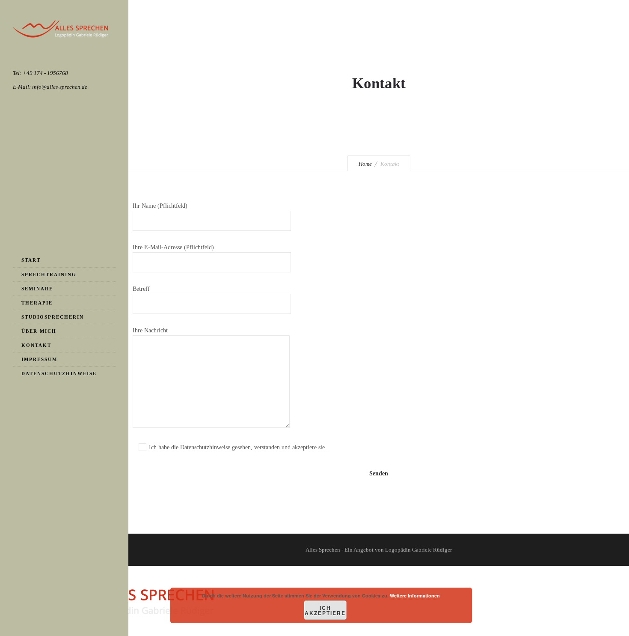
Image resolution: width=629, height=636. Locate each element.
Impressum (39, 359)
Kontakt (36, 345)
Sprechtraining (49, 274)
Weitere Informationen (415, 595)
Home (365, 164)
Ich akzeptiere (325, 610)
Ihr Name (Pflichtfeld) (160, 206)
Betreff (141, 289)
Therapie (37, 302)
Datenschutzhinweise (59, 373)
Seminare (37, 288)
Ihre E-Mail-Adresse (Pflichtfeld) (173, 247)
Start (31, 260)
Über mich (38, 331)
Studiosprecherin (52, 316)
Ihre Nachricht (150, 330)
